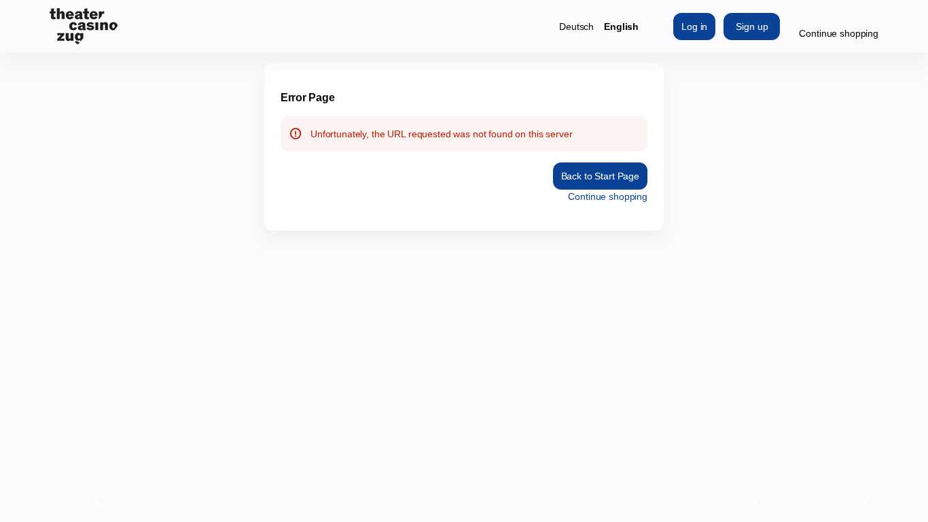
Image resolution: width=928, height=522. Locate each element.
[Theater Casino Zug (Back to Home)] (84, 26)
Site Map (731, 500)
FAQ (902, 500)
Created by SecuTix (137, 500)
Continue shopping (838, 33)
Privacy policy (790, 500)
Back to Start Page (600, 176)
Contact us (856, 500)
